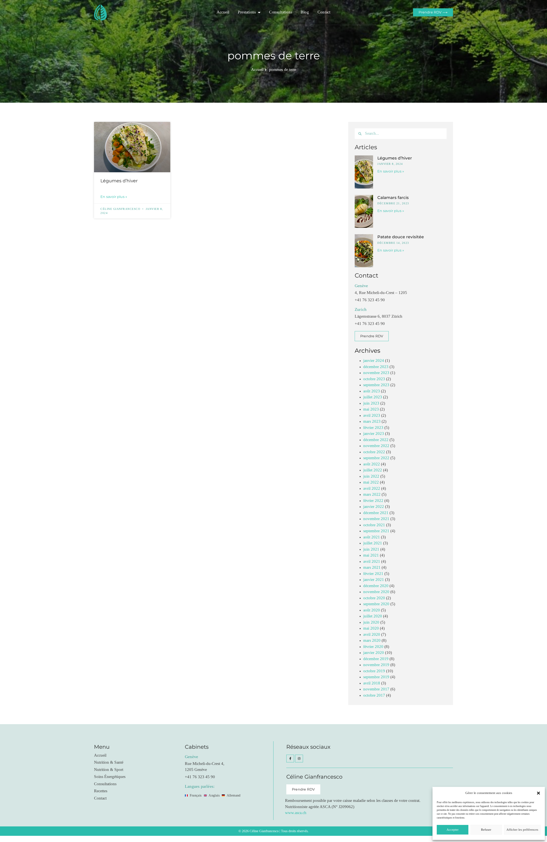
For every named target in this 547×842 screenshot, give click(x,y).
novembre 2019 (376, 665)
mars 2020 (372, 640)
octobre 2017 (374, 695)
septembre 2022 (376, 458)
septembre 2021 (376, 531)
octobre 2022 (374, 452)
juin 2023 (371, 403)
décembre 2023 (375, 367)
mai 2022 (371, 482)
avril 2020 (371, 634)
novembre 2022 (376, 446)
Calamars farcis (393, 197)
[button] (538, 793)
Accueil (223, 12)
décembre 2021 (375, 513)
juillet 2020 (372, 616)
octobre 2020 (374, 598)
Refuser (486, 830)
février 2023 (373, 427)
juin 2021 (371, 549)
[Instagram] (299, 758)
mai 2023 (371, 409)
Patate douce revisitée (400, 236)
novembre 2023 (376, 373)
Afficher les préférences (522, 830)
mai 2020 (371, 628)
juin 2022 (371, 476)
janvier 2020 (373, 653)
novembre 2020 (376, 592)
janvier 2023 (373, 433)
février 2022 (373, 500)
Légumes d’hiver (119, 180)
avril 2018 (371, 683)
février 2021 (373, 574)
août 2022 (371, 464)
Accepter (453, 830)
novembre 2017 (376, 689)
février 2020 (373, 647)
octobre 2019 (374, 671)
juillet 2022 (372, 470)
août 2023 (371, 391)
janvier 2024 (373, 360)
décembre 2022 (375, 440)
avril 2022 (371, 488)
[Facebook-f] (290, 758)
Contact (324, 12)
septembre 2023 (376, 385)
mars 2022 (372, 494)
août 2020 (371, 610)
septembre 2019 (376, 677)
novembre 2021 (376, 519)
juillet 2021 (372, 543)
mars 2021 (372, 567)
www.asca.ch (295, 813)
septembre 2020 (376, 604)
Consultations (280, 12)
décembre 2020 (375, 586)
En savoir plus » (113, 197)
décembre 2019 (375, 659)
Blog (305, 12)
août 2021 (371, 537)
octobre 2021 (374, 525)
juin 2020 (371, 622)
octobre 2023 (374, 379)
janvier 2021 (373, 579)
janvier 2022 (373, 506)
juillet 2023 (372, 397)
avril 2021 (371, 561)
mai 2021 (371, 555)
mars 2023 (372, 421)
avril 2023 (371, 415)
